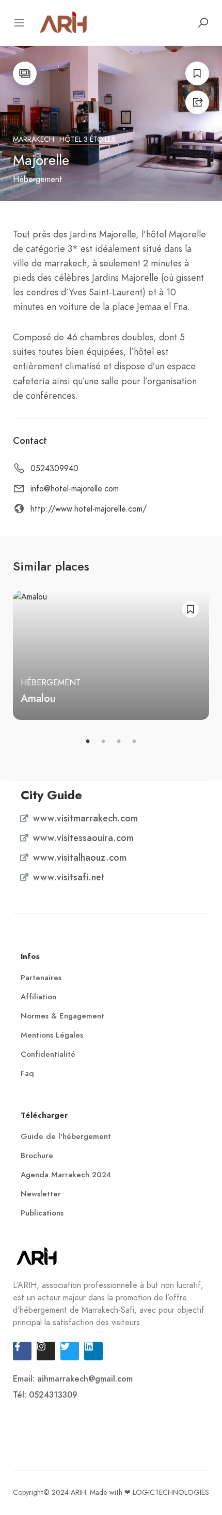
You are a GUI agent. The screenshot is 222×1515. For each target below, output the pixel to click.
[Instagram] (46, 1351)
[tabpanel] (111, 655)
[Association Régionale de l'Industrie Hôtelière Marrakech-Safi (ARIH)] (63, 22)
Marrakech (33, 139)
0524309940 (54, 468)
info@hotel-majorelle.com (74, 488)
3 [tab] (119, 742)
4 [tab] (134, 742)
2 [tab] (103, 742)
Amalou (38, 698)
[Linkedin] (93, 1351)
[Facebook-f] (22, 1351)
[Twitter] (69, 1351)
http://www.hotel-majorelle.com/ (88, 509)
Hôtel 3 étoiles (87, 139)
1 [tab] (88, 742)
